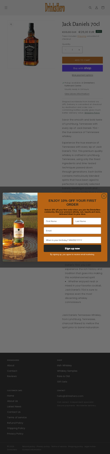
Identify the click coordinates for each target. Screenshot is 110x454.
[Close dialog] (104, 196)
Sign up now (72, 248)
